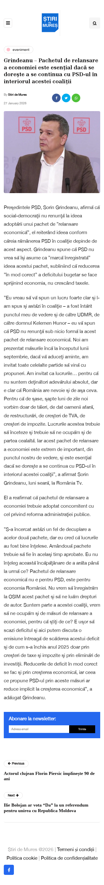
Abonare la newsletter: (32, 718)
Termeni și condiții (75, 849)
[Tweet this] (66, 98)
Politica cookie (22, 858)
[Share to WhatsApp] (76, 98)
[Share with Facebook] (56, 98)
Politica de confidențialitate (69, 858)
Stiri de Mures (17, 94)
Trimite (82, 729)
